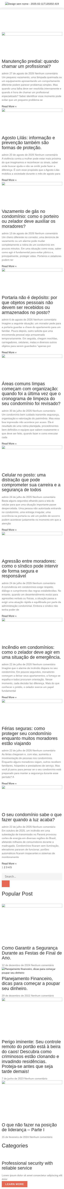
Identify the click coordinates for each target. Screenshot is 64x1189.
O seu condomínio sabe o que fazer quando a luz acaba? (32, 817)
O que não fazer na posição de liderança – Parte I (29, 1127)
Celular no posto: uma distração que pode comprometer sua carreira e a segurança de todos (31, 482)
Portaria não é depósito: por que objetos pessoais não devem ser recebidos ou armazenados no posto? (29, 305)
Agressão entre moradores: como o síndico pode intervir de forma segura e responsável (30, 568)
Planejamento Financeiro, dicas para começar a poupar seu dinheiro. (31, 983)
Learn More (14, 1184)
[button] (32, 9)
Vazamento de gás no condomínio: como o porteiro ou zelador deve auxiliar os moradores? (30, 219)
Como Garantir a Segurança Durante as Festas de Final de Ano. (32, 952)
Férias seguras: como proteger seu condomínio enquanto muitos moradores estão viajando (30, 736)
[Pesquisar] (6, 883)
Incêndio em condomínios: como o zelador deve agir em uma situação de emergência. (31, 652)
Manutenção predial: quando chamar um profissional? (30, 64)
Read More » (9, 106)
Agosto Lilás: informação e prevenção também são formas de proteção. (28, 142)
